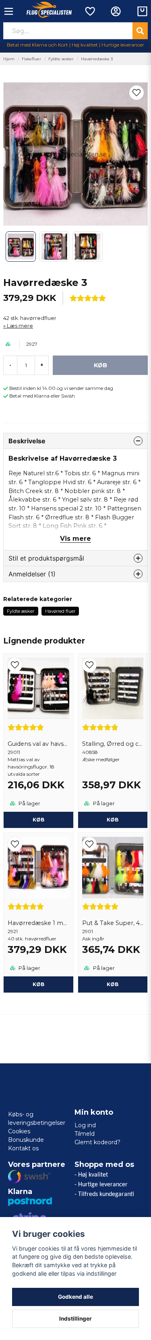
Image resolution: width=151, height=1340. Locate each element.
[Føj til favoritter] (89, 11)
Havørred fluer (60, 611)
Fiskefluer (31, 58)
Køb (38, 820)
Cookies (19, 1131)
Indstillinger (75, 1318)
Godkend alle (75, 1296)
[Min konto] (115, 11)
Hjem (8, 58)
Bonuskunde (26, 1139)
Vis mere (75, 538)
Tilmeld (84, 1133)
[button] (136, 92)
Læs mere (20, 326)
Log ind (85, 1125)
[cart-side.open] (142, 11)
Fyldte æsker (61, 58)
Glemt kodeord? (97, 1142)
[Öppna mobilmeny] (8, 11)
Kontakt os (23, 1148)
